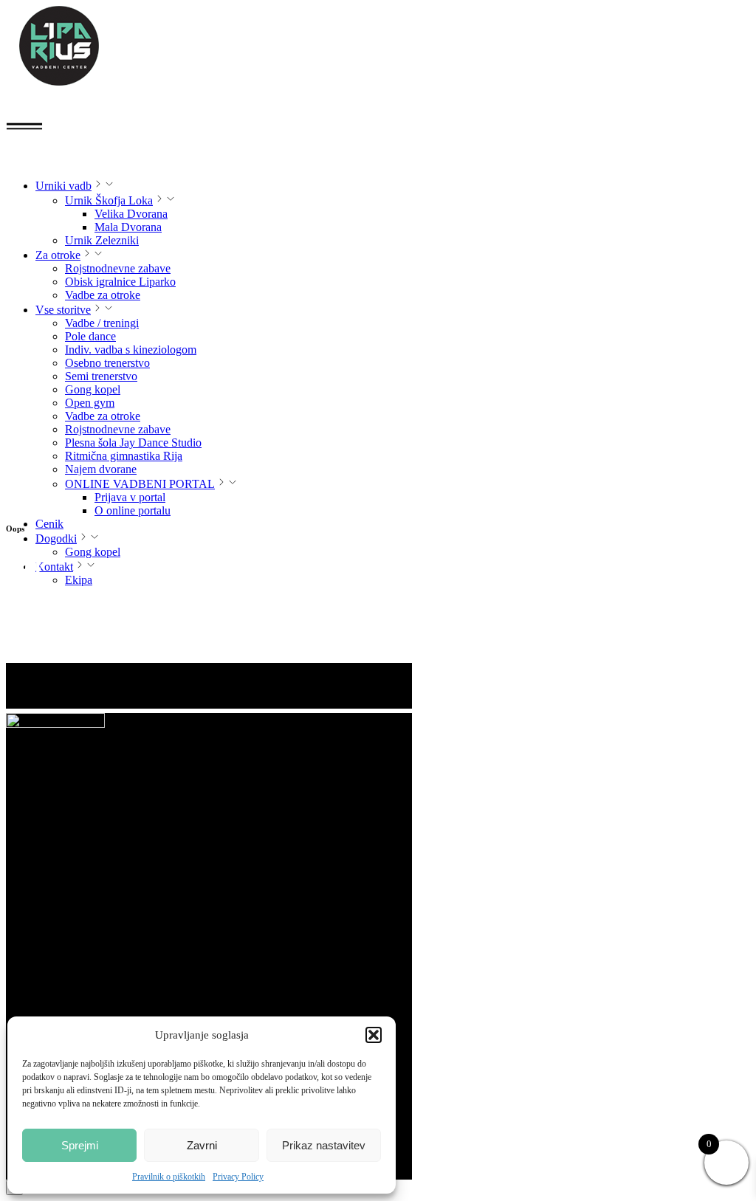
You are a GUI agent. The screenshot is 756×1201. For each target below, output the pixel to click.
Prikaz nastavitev (323, 1145)
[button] (373, 1035)
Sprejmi (79, 1145)
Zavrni (202, 1145)
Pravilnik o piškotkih (168, 1176)
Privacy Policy (238, 1176)
